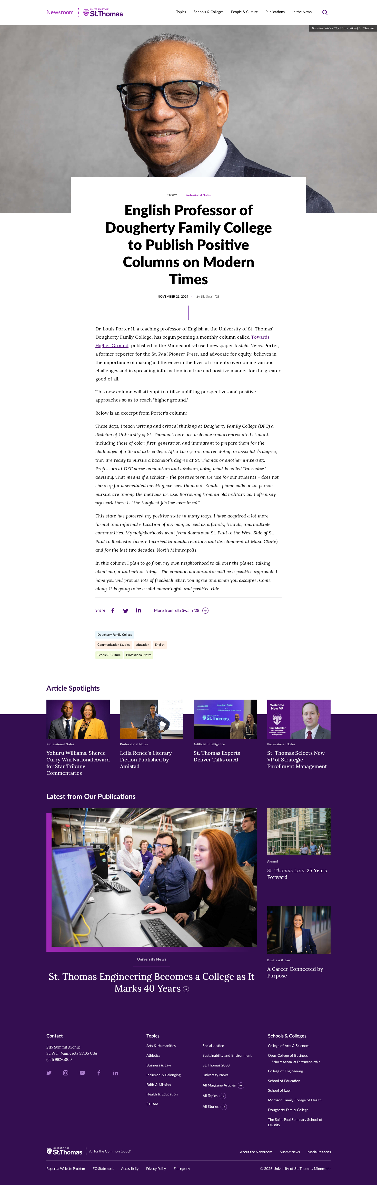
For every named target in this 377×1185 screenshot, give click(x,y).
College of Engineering (285, 1071)
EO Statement (103, 1169)
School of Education (284, 1081)
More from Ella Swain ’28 (176, 611)
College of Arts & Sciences (288, 1046)
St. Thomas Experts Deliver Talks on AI (217, 756)
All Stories (211, 1107)
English (160, 644)
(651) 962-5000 (59, 1059)
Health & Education (162, 1094)
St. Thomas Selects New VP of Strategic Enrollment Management (297, 759)
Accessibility (129, 1169)
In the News (302, 12)
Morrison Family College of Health (295, 1100)
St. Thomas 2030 (216, 1065)
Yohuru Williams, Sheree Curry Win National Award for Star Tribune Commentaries (78, 763)
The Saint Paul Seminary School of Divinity (295, 1122)
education (142, 644)
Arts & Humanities (161, 1046)
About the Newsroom (256, 1152)
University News (215, 1075)
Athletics (153, 1055)
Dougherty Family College (114, 634)
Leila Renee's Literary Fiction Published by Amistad (146, 759)
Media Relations (319, 1152)
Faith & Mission (158, 1085)
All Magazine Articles (219, 1085)
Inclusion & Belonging (163, 1075)
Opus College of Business (294, 1058)
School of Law (279, 1090)
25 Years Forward (297, 873)
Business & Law (158, 1065)
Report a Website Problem (65, 1169)
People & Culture (109, 655)
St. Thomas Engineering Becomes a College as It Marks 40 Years (152, 982)
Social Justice (213, 1046)
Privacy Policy (156, 1169)
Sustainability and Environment (227, 1055)
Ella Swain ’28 (210, 296)
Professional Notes (198, 195)
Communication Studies (113, 644)
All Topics (210, 1096)
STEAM (152, 1104)
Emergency (182, 1169)
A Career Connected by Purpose (295, 972)
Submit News (290, 1152)
